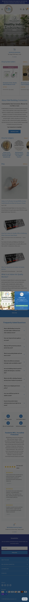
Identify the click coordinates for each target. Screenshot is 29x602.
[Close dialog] (28, 292)
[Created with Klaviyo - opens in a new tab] (15, 310)
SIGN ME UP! (21, 305)
